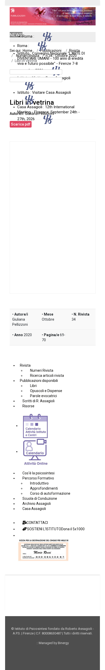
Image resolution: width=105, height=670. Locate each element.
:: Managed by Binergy (52, 643)
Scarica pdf (20, 124)
